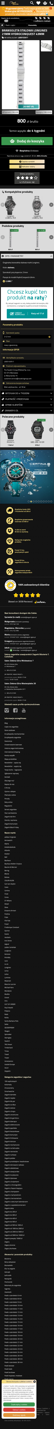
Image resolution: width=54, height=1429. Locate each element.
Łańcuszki (8, 1275)
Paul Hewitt (9, 1007)
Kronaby (7, 957)
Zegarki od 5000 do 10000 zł (14, 1235)
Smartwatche (9, 1091)
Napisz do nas (9, 784)
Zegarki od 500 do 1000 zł (14, 1225)
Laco (6, 960)
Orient (7, 997)
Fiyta (6, 917)
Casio (6, 887)
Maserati (8, 980)
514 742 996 (14, 630)
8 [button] (46, 501)
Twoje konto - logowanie (13, 769)
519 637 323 (14, 637)
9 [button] (49, 501)
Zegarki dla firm (10, 816)
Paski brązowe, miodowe (13, 1375)
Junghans (8, 950)
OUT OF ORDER (10, 1004)
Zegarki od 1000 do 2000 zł (14, 1228)
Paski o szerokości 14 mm (14, 1318)
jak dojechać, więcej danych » (14, 674)
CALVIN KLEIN (9, 880)
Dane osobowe (10, 730)
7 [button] (44, 501)
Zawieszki (8, 1292)
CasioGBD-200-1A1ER (37, 441)
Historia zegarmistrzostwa (14, 748)
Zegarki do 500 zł (11, 1221)
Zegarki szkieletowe (12, 1168)
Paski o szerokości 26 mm (14, 1355)
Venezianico (9, 1061)
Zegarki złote (9, 1208)
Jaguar (7, 944)
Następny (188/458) (43, 112)
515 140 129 (14, 624)
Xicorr (7, 1067)
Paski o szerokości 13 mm (14, 1315)
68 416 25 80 (11, 670)
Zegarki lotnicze (10, 1141)
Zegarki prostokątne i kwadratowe (17, 1161)
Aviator (7, 853)
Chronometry (9, 1087)
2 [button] (31, 501)
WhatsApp (15, 650)
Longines (8, 967)
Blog (6, 723)
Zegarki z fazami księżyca (13, 1188)
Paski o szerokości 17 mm (14, 1328)
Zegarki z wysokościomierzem (15, 1205)
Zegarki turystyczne (11, 1174)
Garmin (7, 930)
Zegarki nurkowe (10, 1154)
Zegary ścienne (10, 1245)
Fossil (7, 924)
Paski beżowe (9, 1365)
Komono (7, 954)
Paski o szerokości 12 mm (14, 1312)
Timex (7, 1051)
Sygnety (7, 1288)
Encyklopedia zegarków (13, 737)
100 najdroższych (11, 1081)
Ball (6, 857)
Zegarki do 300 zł (11, 1214)
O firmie (7, 787)
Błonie (7, 873)
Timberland (9, 1047)
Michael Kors (9, 987)
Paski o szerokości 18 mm (14, 1332)
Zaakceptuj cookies (19, 1404)
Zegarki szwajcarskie (12, 1171)
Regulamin (8, 805)
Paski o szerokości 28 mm (14, 1358)
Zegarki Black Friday (12, 827)
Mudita (7, 994)
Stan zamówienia (11, 812)
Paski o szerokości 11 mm (14, 1308)
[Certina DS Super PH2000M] (27, 477)
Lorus (6, 970)
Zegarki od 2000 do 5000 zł (14, 1231)
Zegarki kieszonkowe (12, 1131)
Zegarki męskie (10, 1098)
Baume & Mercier (11, 867)
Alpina (7, 843)
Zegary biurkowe (10, 1248)
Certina (7, 890)
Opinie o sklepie (10, 791)
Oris (6, 1000)
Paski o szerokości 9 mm (13, 1302)
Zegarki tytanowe (11, 1178)
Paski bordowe (10, 1372)
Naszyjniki (8, 1278)
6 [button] (41, 501)
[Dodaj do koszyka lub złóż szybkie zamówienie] (27, 141)
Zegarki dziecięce (11, 1121)
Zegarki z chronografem (13, 1184)
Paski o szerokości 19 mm (14, 1335)
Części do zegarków (11, 726)
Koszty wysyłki (10, 755)
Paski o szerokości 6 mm (13, 1295)
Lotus (6, 974)
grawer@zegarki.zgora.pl (28, 643)
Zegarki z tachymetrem (13, 1194)
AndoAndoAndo (10, 847)
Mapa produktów (11, 759)
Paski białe (8, 1368)
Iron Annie (8, 940)
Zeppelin (8, 1071)
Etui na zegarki (10, 1268)
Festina (7, 913)
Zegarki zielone (10, 1107)
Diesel (7, 903)
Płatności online (10, 794)
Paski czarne (9, 1379)
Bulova (7, 877)
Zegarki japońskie (11, 1128)
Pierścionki (8, 1281)
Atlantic (7, 850)
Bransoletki (9, 1265)
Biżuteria (8, 1258)
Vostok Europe (10, 1064)
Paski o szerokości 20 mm (14, 1338)
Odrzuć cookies (19, 1410)
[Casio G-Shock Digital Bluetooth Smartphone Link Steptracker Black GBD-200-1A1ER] (37, 429)
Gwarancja (8, 741)
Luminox (7, 977)
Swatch (7, 1040)
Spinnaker (8, 1034)
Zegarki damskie (10, 1094)
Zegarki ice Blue (10, 1104)
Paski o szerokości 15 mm (14, 1322)
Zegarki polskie (10, 1158)
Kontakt (7, 776)
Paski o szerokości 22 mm (14, 1345)
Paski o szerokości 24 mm (14, 1352)
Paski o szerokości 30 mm (14, 1362)
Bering (7, 870)
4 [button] (36, 501)
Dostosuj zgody (19, 1415)
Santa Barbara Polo (11, 1020)
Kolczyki (7, 1272)
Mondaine (8, 990)
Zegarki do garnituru (12, 1118)
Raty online (8, 802)
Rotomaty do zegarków (13, 1285)
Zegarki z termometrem (13, 1198)
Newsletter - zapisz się (13, 762)
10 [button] (51, 501)
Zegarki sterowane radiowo (14, 1164)
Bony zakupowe (10, 1261)
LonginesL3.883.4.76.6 (37, 217)
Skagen (7, 1031)
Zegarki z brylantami (12, 1181)
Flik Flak (7, 920)
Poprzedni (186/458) (11, 112)
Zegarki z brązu (10, 1111)
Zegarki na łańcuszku (12, 1148)
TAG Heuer (8, 1044)
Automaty (8, 1084)
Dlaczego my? (9, 780)
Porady (7, 798)
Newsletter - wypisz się (13, 766)
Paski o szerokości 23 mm (14, 1348)
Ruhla (7, 1017)
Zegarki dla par (10, 1101)
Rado (6, 1014)
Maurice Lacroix (10, 984)
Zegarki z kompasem (12, 1191)
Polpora (7, 1010)
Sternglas (8, 1037)
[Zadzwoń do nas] (51, 3)
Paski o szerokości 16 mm (14, 1325)
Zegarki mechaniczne (12, 1144)
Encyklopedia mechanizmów (14, 733)
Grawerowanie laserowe (13, 744)
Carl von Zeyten (10, 883)
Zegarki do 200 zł (11, 1211)
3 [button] (34, 501)
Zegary (7, 1241)
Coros (7, 897)
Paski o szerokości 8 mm (13, 1298)
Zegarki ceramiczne (11, 1114)
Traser (7, 1057)
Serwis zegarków (11, 809)
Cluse (6, 893)
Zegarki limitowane (11, 1138)
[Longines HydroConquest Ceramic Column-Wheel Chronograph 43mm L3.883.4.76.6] (37, 205)
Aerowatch (8, 840)
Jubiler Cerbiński (10, 947)
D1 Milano (8, 900)
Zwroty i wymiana (11, 820)
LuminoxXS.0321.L (10, 441)
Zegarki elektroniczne (12, 1124)
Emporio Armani (10, 910)
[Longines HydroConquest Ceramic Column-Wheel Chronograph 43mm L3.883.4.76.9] (10, 205)
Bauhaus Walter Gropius (13, 863)
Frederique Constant (12, 927)
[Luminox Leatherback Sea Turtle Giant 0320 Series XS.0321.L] (10, 429)
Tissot (7, 1054)
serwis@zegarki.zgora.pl (28, 637)
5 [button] (39, 501)
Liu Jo (6, 964)
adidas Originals (10, 837)
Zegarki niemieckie (11, 1151)
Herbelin (8, 937)
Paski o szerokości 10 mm (14, 1305)
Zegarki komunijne (11, 823)
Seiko (6, 1024)
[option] (27, 19)
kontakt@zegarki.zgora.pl (29, 617)
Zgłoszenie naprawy (12, 773)
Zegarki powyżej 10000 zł (13, 1238)
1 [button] (29, 501)
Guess (7, 933)
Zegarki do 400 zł (11, 1218)
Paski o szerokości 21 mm (14, 1342)
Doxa (6, 907)
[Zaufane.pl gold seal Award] (10, 585)
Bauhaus (8, 860)
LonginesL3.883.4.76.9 (10, 217)
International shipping (12, 751)
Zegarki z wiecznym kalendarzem (16, 1201)
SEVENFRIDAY (9, 1027)
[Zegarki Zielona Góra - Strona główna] (14, 3)
